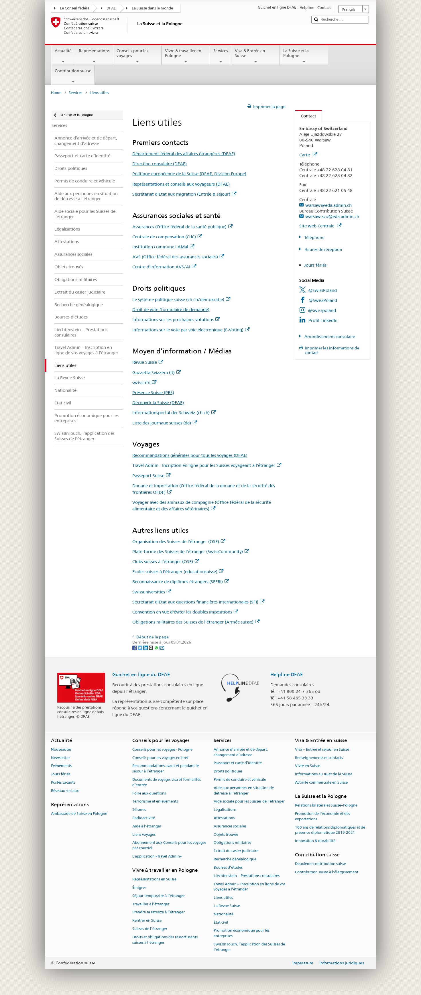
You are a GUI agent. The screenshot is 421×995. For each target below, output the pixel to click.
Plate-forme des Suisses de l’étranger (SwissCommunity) (187, 551)
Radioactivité (143, 818)
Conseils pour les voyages (132, 53)
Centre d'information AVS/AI (161, 267)
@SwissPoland (322, 290)
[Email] (162, 647)
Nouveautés (61, 749)
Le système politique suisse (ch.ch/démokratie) (178, 299)
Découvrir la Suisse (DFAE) (158, 402)
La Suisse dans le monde (152, 8)
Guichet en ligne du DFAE (141, 674)
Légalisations (225, 809)
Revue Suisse (144, 362)
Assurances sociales (230, 826)
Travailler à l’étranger (150, 904)
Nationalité (223, 914)
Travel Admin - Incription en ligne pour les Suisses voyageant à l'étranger (203, 465)
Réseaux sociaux (65, 790)
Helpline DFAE (286, 674)
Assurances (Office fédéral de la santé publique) (179, 226)
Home (56, 93)
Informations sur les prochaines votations (173, 319)
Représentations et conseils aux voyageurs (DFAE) (181, 184)
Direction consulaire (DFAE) (159, 163)
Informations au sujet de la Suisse (323, 774)
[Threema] (151, 647)
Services (220, 50)
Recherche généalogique (235, 859)
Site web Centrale (317, 226)
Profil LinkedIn (322, 320)
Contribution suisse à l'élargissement (326, 872)
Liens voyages (144, 834)
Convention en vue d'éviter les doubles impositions (182, 612)
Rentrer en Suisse (147, 920)
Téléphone (314, 237)
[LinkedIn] (146, 647)
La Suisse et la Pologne (296, 53)
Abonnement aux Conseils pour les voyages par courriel (169, 845)
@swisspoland (322, 310)
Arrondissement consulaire (329, 336)
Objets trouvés (226, 834)
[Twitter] (140, 647)
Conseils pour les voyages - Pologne (162, 749)
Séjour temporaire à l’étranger (158, 896)
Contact (305, 116)
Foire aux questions (149, 793)
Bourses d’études (228, 867)
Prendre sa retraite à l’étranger (158, 912)
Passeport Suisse (148, 475)
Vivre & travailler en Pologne (183, 53)
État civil (221, 922)
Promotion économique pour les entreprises (241, 933)
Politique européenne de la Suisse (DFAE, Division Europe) (189, 173)
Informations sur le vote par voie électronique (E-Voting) (187, 330)
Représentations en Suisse (154, 879)
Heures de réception (323, 249)
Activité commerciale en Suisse (321, 782)
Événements (61, 766)
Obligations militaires (232, 843)
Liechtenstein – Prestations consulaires (247, 876)
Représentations (94, 50)
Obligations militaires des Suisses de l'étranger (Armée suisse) (192, 622)
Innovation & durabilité (315, 841)
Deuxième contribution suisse (320, 864)
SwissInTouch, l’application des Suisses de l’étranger (249, 947)
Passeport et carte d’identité (238, 763)
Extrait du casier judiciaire (236, 851)
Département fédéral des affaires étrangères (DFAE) (183, 153)
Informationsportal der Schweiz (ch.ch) (171, 412)
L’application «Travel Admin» (157, 856)
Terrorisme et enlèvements (155, 801)
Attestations (224, 818)
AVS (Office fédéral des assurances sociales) (175, 256)
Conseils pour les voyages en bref (160, 758)
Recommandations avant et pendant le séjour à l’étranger (165, 769)
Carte (305, 155)
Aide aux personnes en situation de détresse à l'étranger (244, 790)
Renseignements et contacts (319, 758)
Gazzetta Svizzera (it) (153, 372)
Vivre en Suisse (307, 766)
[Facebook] (135, 647)
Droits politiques (228, 771)
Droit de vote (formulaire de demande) (170, 309)
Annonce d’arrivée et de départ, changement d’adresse (241, 752)
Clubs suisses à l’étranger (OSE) (162, 561)
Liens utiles (223, 897)
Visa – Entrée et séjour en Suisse (322, 749)
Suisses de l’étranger (149, 929)
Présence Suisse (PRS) (153, 392)
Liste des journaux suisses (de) (161, 423)
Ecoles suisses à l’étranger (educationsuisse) (174, 571)
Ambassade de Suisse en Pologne (79, 813)
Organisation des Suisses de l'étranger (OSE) (175, 541)
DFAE (111, 8)
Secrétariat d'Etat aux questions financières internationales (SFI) (195, 602)
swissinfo (141, 382)
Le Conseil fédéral (75, 8)
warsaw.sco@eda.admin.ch (332, 216)
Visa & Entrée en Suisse (250, 53)
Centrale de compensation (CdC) (164, 236)
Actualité (63, 50)
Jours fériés (315, 265)
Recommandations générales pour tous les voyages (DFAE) (189, 455)
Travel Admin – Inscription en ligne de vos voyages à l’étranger (249, 887)
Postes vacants (63, 782)
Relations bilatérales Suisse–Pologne (326, 805)
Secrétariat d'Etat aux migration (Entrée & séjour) (181, 194)
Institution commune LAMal (160, 246)
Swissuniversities (148, 592)
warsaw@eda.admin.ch (328, 205)
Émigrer (139, 887)
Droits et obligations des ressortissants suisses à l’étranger (165, 940)
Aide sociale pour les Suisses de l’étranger (249, 801)
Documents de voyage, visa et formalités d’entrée (166, 782)
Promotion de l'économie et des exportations (322, 816)
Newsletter (60, 758)
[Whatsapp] (157, 647)
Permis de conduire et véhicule (240, 779)
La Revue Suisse (227, 906)
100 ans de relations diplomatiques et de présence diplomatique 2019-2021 (330, 830)
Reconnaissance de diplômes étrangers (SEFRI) (177, 581)
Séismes (139, 809)
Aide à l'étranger (146, 826)
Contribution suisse (73, 70)
